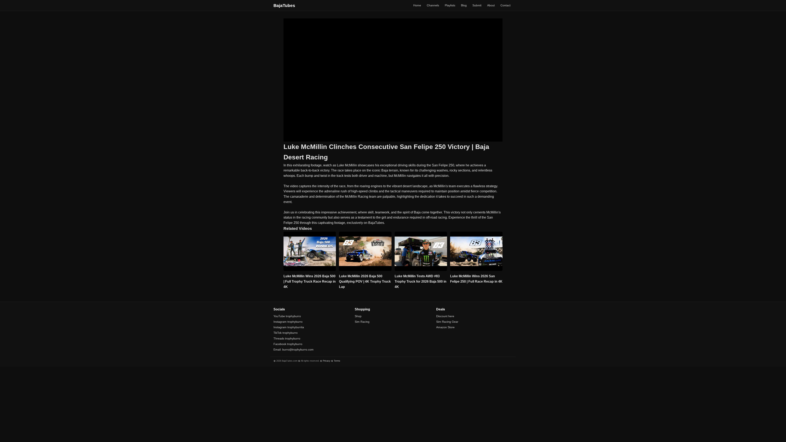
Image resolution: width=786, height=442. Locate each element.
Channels (433, 5)
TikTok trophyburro (285, 332)
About (491, 5)
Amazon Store (445, 327)
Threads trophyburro (286, 338)
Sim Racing (362, 321)
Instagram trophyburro (288, 321)
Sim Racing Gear (447, 321)
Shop (358, 316)
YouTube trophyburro (287, 316)
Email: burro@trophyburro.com (293, 349)
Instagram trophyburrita (288, 327)
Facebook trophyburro (287, 344)
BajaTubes (284, 5)
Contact (505, 5)
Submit (476, 5)
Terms (337, 361)
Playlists (450, 5)
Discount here (445, 316)
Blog (464, 5)
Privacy (326, 361)
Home (417, 5)
